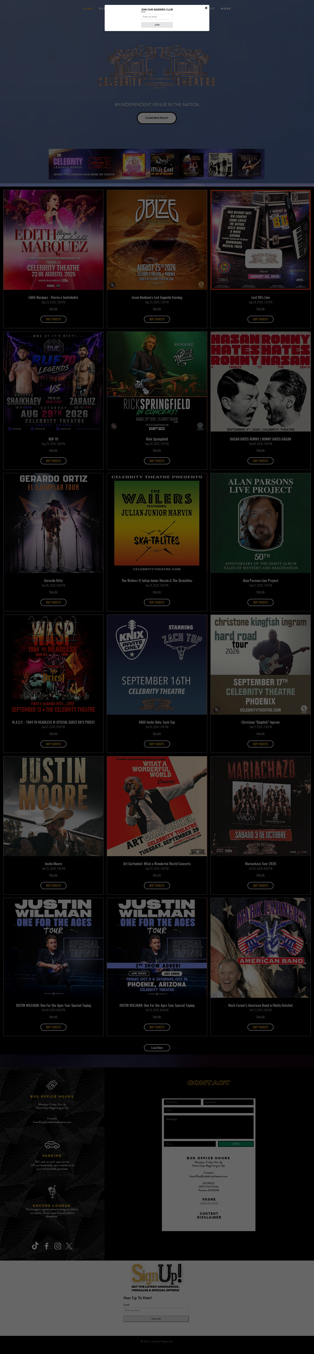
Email (143, 12)
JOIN (157, 25)
